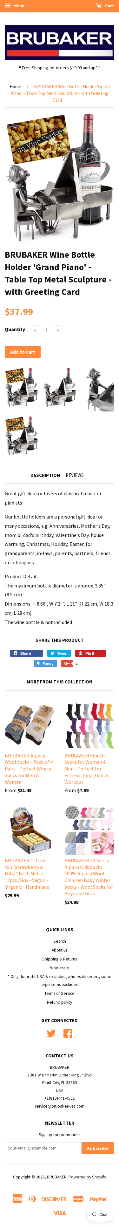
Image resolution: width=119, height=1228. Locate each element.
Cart (109, 6)
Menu (18, 6)
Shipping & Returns (59, 959)
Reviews (75, 475)
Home (15, 87)
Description (45, 475)
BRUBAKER (57, 1177)
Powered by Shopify (87, 1177)
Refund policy (59, 1002)
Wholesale (59, 968)
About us (59, 950)
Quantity (15, 329)
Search (59, 941)
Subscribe (98, 1148)
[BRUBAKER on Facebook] (68, 1032)
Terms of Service (59, 993)
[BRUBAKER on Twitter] (51, 1032)
